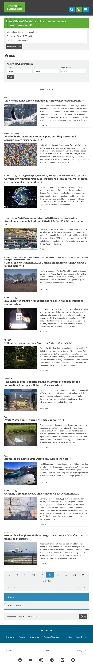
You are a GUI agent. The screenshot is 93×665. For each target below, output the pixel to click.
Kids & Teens (81, 636)
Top (84, 616)
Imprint (9, 650)
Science (22, 636)
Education (67, 636)
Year (35, 67)
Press (11, 597)
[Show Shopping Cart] (79, 9)
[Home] (14, 7)
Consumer (10, 636)
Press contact (15, 605)
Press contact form (14, 46)
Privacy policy (81, 650)
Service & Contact (43, 650)
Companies (34, 636)
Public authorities (51, 636)
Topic (9, 67)
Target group (66, 67)
